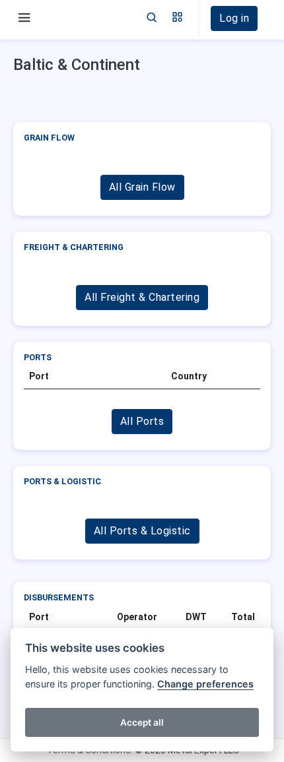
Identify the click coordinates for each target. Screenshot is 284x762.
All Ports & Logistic (142, 530)
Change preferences (205, 683)
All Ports (142, 421)
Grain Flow (49, 138)
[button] (177, 18)
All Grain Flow (142, 187)
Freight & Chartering (74, 247)
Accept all (142, 722)
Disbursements (59, 597)
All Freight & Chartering (142, 297)
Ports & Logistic (62, 481)
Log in (234, 18)
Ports (38, 357)
